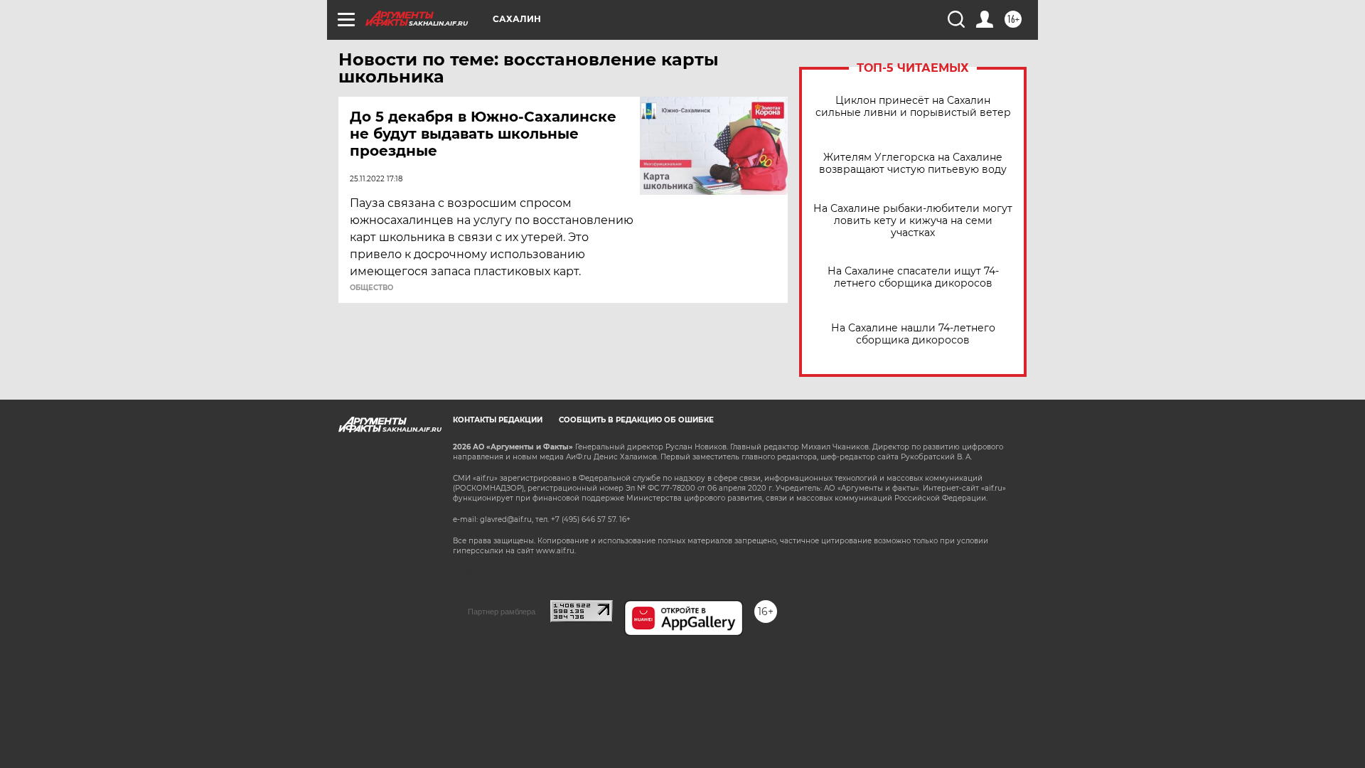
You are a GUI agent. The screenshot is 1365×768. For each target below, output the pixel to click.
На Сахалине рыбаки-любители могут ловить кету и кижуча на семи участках (912, 221)
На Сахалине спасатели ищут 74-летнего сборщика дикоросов (913, 277)
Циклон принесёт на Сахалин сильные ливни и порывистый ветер (913, 107)
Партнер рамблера (501, 611)
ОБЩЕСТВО (371, 288)
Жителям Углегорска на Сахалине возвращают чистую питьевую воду (913, 163)
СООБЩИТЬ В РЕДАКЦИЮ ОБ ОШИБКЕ (636, 420)
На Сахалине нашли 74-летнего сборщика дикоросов (913, 334)
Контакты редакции (497, 420)
